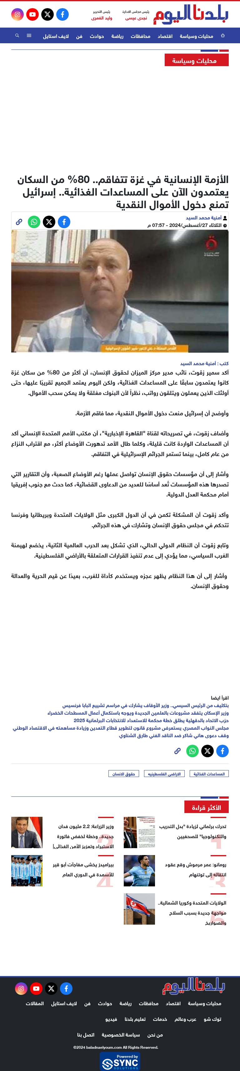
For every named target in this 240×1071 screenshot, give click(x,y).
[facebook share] (64, 222)
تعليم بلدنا (135, 1018)
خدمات (160, 1018)
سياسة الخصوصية (121, 1034)
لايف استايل (56, 35)
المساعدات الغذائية (209, 773)
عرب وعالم (185, 1018)
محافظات (140, 35)
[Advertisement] (120, 117)
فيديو (111, 1018)
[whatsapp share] (34, 222)
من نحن (155, 1034)
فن (79, 35)
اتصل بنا (85, 1034)
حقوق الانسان (123, 773)
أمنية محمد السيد (204, 217)
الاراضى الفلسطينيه (164, 773)
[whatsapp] (19, 222)
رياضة (117, 35)
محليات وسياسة (196, 35)
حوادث (97, 35)
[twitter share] (49, 222)
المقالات (35, 1002)
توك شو (212, 1018)
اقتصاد (165, 35)
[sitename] (193, 986)
